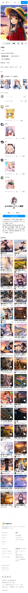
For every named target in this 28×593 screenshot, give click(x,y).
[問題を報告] (17, 121)
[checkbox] (5, 101)
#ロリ (16, 67)
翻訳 (1, 71)
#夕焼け (7, 67)
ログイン (24, 2)
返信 (22, 120)
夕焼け (8, 62)
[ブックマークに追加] (18, 43)
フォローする (14, 216)
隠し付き (8, 101)
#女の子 (12, 67)
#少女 (2, 67)
